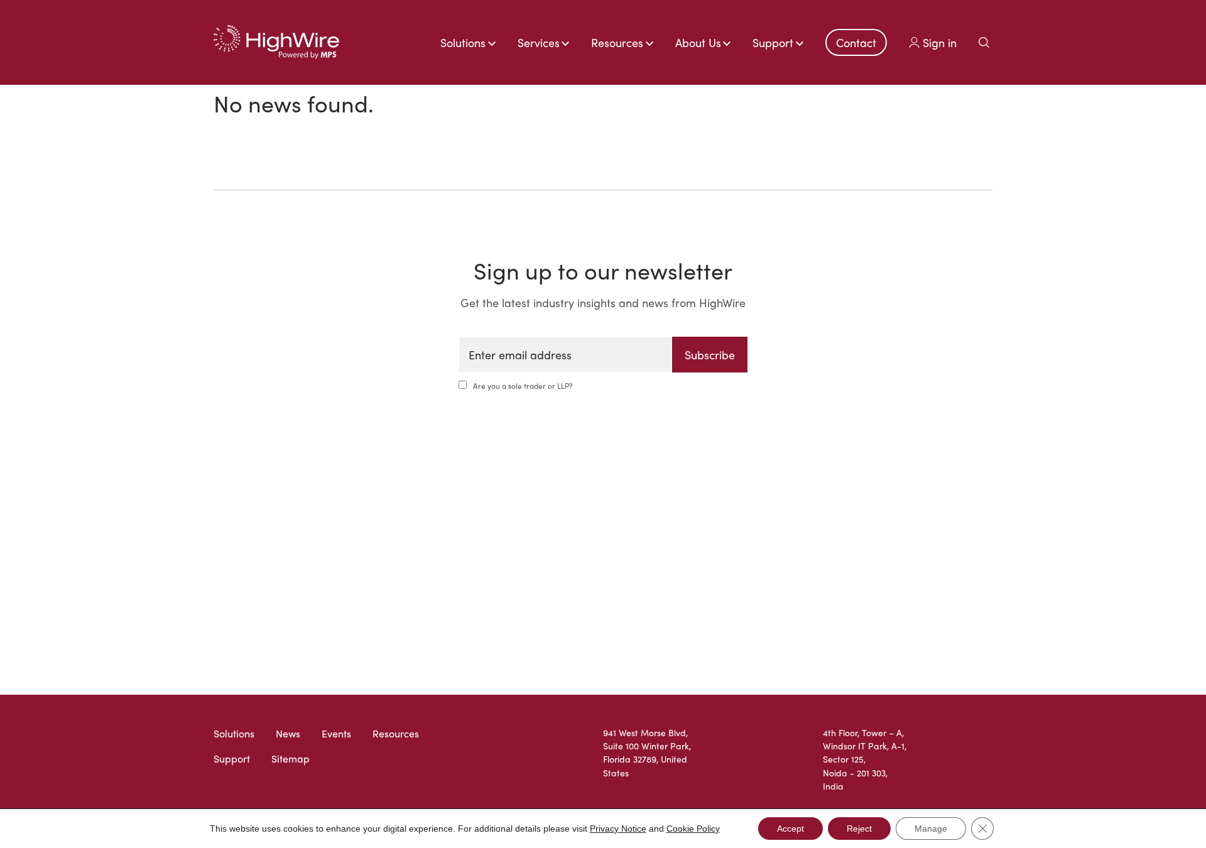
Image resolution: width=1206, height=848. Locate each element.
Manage (931, 829)
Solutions (234, 733)
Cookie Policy (693, 829)
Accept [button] (790, 829)
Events (336, 733)
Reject (859, 829)
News (288, 733)
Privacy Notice (618, 829)
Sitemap (290, 758)
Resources (395, 733)
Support (232, 758)
